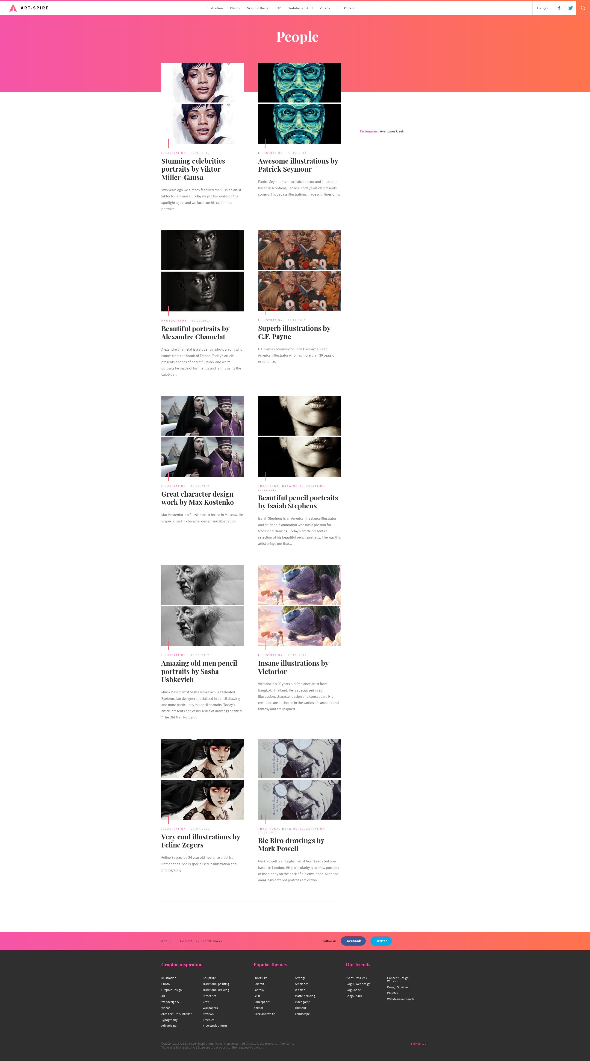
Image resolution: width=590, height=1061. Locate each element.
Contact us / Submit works (201, 941)
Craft (206, 1002)
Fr (543, 8)
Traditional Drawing (278, 486)
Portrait (259, 984)
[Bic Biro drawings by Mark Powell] (299, 780)
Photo (235, 8)
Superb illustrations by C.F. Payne (294, 332)
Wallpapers (210, 1008)
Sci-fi (257, 996)
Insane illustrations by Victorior (293, 667)
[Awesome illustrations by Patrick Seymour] (299, 104)
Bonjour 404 (354, 996)
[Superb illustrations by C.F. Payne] (299, 271)
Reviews (208, 1014)
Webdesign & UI (301, 8)
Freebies (208, 1020)
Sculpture (209, 978)
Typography (169, 1020)
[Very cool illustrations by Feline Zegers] (202, 780)
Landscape (302, 1014)
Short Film (260, 978)
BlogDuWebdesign (358, 984)
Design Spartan (397, 987)
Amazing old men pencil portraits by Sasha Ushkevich (199, 671)
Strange (300, 978)
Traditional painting (216, 984)
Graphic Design (259, 8)
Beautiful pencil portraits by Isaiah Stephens (298, 501)
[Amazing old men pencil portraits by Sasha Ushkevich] (202, 606)
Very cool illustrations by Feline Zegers (200, 841)
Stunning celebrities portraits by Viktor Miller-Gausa (193, 169)
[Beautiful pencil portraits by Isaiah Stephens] (299, 437)
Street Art (209, 996)
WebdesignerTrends (400, 999)
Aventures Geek (392, 131)
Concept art (262, 1002)
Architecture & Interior (176, 1014)
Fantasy (259, 990)
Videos (325, 8)
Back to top (418, 1043)
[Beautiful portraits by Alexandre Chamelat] (202, 271)
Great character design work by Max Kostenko (197, 498)
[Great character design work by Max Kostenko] (202, 437)
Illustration (214, 8)
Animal (258, 1008)
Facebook (353, 941)
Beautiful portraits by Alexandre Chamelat (195, 332)
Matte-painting (305, 996)
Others (349, 8)
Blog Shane (353, 990)
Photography (174, 320)
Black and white (264, 1014)
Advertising (169, 1025)
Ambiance (301, 984)
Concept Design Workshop (398, 979)
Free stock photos (215, 1025)
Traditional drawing (216, 990)
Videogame (302, 1002)
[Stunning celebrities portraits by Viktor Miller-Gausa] (202, 104)
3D (279, 8)
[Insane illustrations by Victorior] (299, 606)
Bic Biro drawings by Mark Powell (291, 844)
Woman (300, 990)
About (166, 941)
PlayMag (392, 993)
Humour (300, 1008)
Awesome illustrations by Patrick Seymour (298, 165)
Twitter (381, 941)
